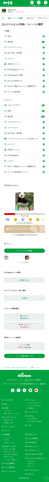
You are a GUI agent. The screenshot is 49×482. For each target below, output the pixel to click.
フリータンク (31, 400)
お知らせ (30, 474)
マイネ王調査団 (9, 463)
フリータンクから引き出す (34, 405)
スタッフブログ (9, 426)
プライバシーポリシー (10, 384)
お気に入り (30, 18)
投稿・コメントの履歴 (15, 18)
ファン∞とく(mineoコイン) (36, 458)
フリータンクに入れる (33, 403)
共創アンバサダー (8, 457)
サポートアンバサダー (10, 451)
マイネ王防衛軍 (32, 438)
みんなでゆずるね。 (33, 418)
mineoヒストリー (33, 446)
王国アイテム (31, 463)
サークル (7, 430)
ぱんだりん (13, 10)
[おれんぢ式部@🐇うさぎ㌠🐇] (28, 257)
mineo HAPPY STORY (34, 454)
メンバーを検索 (25, 251)
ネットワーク (7, 437)
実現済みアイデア (8, 422)
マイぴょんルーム (33, 470)
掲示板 (6, 408)
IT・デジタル (7, 411)
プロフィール (42, 18)
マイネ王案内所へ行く (24, 356)
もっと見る (24, 262)
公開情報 (7, 434)
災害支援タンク (32, 408)
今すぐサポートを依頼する (11, 454)
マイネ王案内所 (9, 467)
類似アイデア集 (8, 420)
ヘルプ (21, 380)
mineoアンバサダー (10, 446)
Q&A (5, 404)
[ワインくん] (7, 257)
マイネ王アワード (33, 450)
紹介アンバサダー (9, 449)
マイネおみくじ (32, 461)
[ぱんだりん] (24, 201)
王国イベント (31, 466)
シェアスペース (32, 412)
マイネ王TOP (8, 400)
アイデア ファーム (10, 417)
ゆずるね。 (31, 416)
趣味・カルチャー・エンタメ (11, 413)
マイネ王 (6, 439)
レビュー (30, 425)
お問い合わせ (29, 380)
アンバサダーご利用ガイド (11, 459)
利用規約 (38, 380)
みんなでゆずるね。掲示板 (34, 421)
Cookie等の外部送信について (29, 384)
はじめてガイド (12, 380)
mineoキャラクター (9, 442)
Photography (31, 442)
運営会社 (43, 384)
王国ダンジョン (32, 434)
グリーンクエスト (10, 471)
